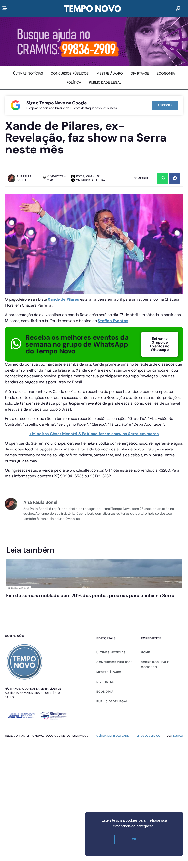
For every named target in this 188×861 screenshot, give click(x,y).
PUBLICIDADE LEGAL (112, 711)
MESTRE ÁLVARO (108, 682)
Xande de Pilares (63, 299)
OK (134, 839)
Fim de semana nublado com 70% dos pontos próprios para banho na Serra (32, 602)
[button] (162, 178)
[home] (93, 8)
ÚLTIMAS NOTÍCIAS (110, 662)
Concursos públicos (114, 672)
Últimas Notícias (19, 588)
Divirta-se (105, 691)
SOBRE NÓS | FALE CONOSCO (155, 674)
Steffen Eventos (113, 320)
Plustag (177, 745)
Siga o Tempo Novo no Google (56, 103)
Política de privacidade (112, 745)
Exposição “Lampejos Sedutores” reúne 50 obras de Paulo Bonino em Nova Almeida (151, 602)
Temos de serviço (147, 745)
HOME (145, 662)
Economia (105, 701)
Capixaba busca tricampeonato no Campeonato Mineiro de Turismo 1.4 (93, 602)
